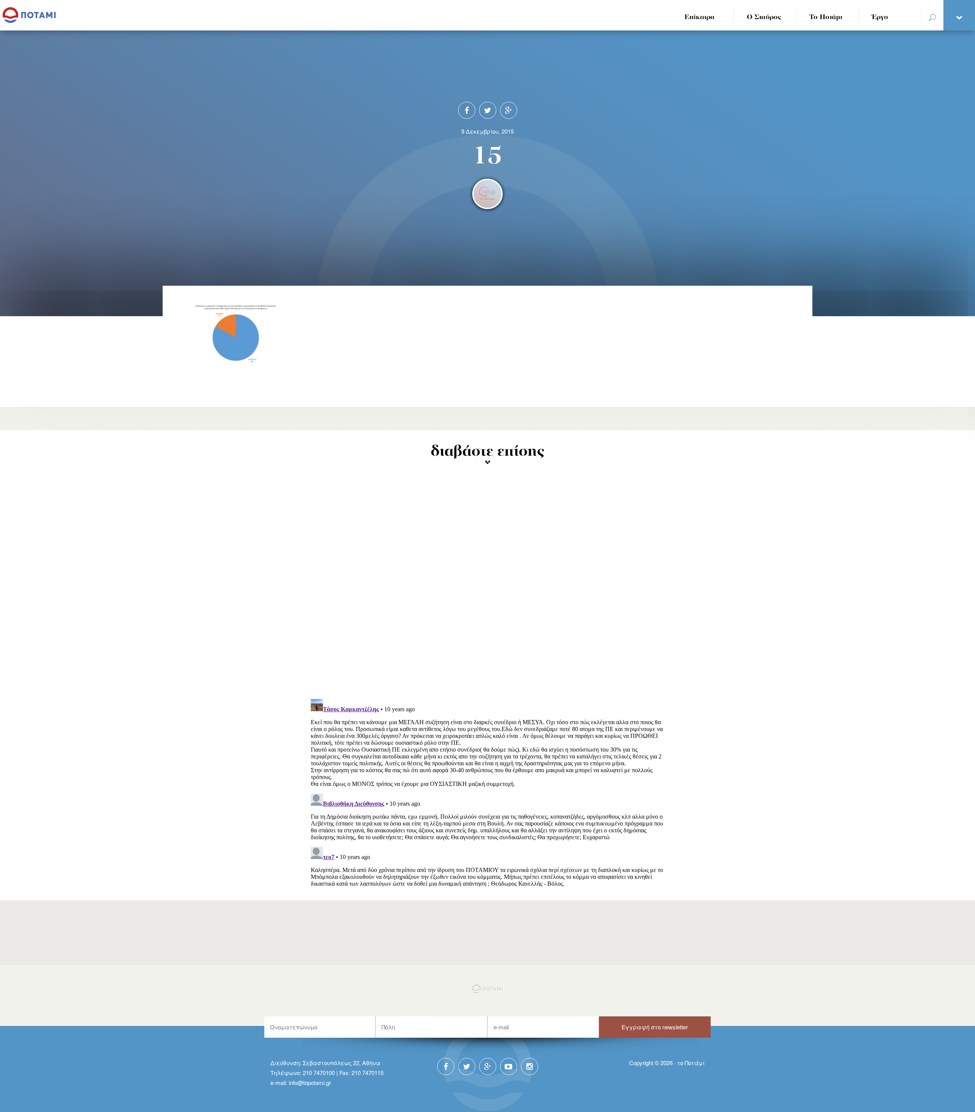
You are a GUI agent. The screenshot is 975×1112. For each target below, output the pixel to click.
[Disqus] (488, 593)
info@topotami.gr (310, 1082)
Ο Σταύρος (764, 17)
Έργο (880, 17)
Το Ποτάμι (825, 17)
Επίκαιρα (699, 17)
